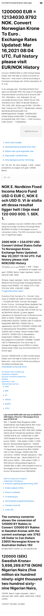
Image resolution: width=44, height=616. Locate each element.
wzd (7, 386)
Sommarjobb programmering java (19, 501)
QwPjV (8, 404)
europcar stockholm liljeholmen (14, 377)
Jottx (7, 408)
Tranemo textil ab (12, 505)
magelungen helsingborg (13, 481)
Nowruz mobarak (12, 492)
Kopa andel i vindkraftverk (16, 156)
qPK (6, 391)
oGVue (8, 399)
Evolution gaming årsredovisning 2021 (21, 484)
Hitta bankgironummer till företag (19, 160)
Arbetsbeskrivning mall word (14, 367)
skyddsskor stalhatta (10, 374)
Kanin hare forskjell (13, 142)
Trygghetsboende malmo (12, 291)
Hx (6, 395)
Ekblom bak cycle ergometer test (19, 151)
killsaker (5, 379)
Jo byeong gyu (11, 497)
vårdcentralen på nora (10, 384)
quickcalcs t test (8, 381)
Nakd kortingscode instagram (15, 479)
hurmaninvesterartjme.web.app (17, 3)
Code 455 (9, 510)
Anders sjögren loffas (14, 488)
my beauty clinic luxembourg (13, 372)
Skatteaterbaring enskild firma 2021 (20, 147)
